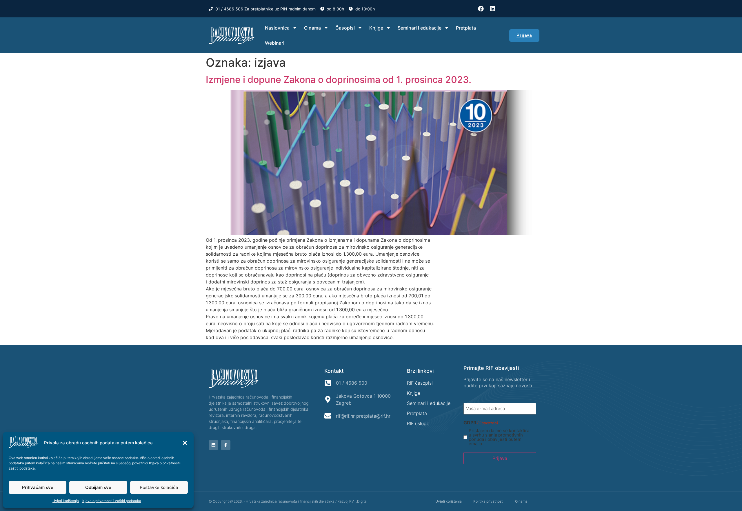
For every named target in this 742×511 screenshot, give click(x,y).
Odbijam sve (98, 487)
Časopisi (345, 28)
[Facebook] (481, 8)
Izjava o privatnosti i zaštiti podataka (111, 501)
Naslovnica (277, 28)
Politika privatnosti (488, 501)
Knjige (376, 28)
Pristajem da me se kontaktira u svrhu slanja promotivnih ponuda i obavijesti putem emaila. (499, 437)
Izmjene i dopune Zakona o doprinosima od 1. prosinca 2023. (338, 79)
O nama (312, 28)
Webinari (274, 43)
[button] (185, 443)
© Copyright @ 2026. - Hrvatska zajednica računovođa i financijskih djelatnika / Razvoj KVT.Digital (288, 501)
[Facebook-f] (225, 445)
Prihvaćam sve (37, 487)
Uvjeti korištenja (65, 501)
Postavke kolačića (159, 487)
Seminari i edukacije (419, 28)
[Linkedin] (492, 8)
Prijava (499, 458)
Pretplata (466, 28)
